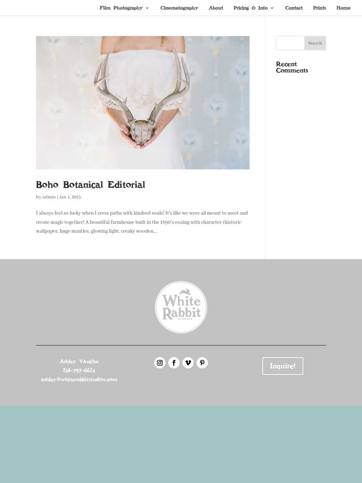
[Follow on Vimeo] (188, 362)
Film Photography (121, 8)
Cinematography (179, 8)
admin (49, 197)
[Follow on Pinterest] (202, 362)
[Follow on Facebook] (174, 362)
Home (344, 8)
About (216, 8)
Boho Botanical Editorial (90, 185)
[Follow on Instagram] (159, 362)
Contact (294, 8)
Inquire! (283, 366)
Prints (319, 8)
